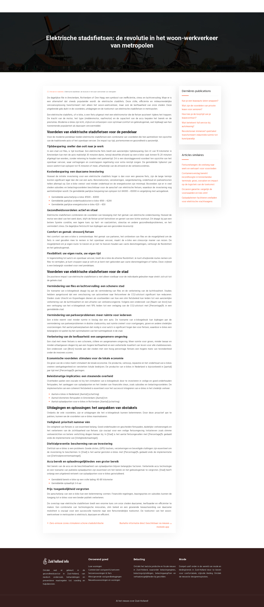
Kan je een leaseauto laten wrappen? (200, 101)
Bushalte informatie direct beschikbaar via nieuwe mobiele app (144, 525)
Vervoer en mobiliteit (57, 92)
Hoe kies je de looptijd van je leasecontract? (196, 116)
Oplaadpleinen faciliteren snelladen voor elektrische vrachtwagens (199, 199)
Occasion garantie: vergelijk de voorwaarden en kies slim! (197, 191)
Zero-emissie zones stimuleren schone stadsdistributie (77, 523)
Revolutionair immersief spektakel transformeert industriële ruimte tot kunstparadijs (200, 135)
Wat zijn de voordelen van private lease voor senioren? (199, 107)
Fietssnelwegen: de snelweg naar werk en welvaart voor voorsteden (199, 166)
